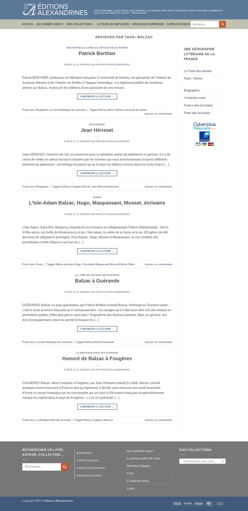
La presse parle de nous (143, 458)
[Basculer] (171, 473)
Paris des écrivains (197, 113)
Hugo (78, 264)
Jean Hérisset (97, 130)
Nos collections (79, 24)
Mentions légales (138, 466)
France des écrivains (198, 105)
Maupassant (102, 264)
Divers (97, 197)
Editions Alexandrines (115, 64)
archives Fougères (71, 186)
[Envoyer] (222, 24)
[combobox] (202, 461)
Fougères (97, 420)
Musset (114, 264)
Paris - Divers (193, 78)
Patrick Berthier (97, 53)
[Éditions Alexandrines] (55, 10)
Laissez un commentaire (158, 113)
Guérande (108, 342)
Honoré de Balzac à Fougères (97, 358)
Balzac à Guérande (97, 280)
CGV (130, 473)
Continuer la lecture (97, 96)
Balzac (102, 109)
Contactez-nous (178, 24)
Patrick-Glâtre (127, 264)
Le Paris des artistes (198, 71)
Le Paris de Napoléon (113, 24)
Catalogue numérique (148, 24)
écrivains (69, 264)
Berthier (98, 342)
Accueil (28, 24)
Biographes (74, 48)
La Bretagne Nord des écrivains (97, 353)
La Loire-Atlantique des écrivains (105, 48)
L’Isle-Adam (88, 264)
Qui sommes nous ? (50, 24)
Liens (130, 488)
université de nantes (135, 109)
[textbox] (201, 461)
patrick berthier (115, 109)
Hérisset (108, 420)
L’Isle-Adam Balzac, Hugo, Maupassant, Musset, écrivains (97, 202)
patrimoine (113, 186)
